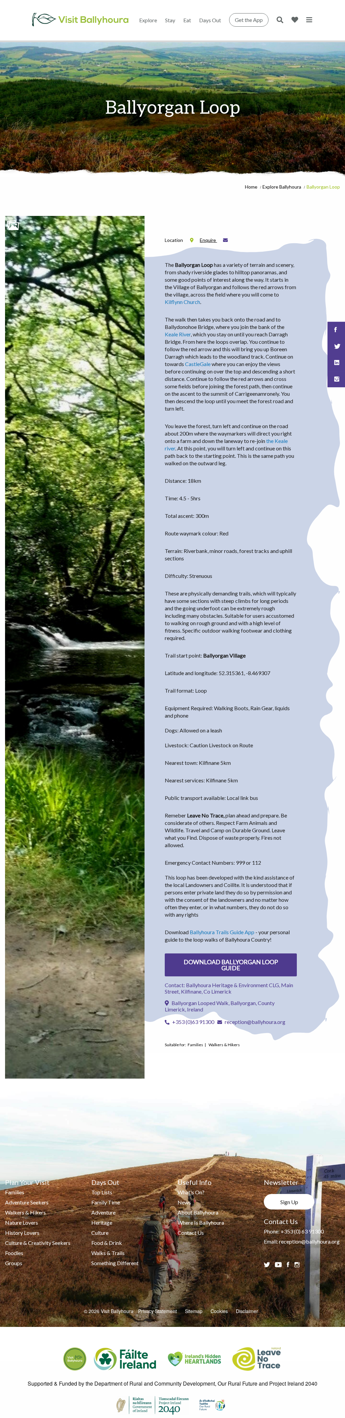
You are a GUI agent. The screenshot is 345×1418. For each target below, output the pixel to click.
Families (14, 1192)
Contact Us (191, 1232)
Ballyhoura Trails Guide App (222, 932)
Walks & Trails (108, 1253)
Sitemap (193, 1311)
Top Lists (101, 1192)
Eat (187, 20)
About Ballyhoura (198, 1212)
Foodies (14, 1253)
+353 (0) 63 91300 (302, 1231)
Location (174, 240)
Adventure (103, 1212)
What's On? (191, 1192)
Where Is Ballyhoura (201, 1222)
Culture (99, 1232)
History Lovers (22, 1232)
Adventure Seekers (27, 1202)
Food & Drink (106, 1243)
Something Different (114, 1263)
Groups (13, 1263)
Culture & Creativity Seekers (37, 1243)
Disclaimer (247, 1311)
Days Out (210, 20)
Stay (170, 20)
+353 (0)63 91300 (192, 1022)
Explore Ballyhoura (281, 187)
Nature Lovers (21, 1222)
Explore (148, 20)
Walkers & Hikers (25, 1212)
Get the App (249, 20)
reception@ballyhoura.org (255, 1022)
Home (251, 187)
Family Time (105, 1202)
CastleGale (198, 364)
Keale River (178, 334)
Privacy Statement (157, 1311)
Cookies (219, 1311)
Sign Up (289, 1202)
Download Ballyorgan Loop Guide (231, 965)
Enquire (208, 240)
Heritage (101, 1222)
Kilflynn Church (182, 302)
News (184, 1202)
